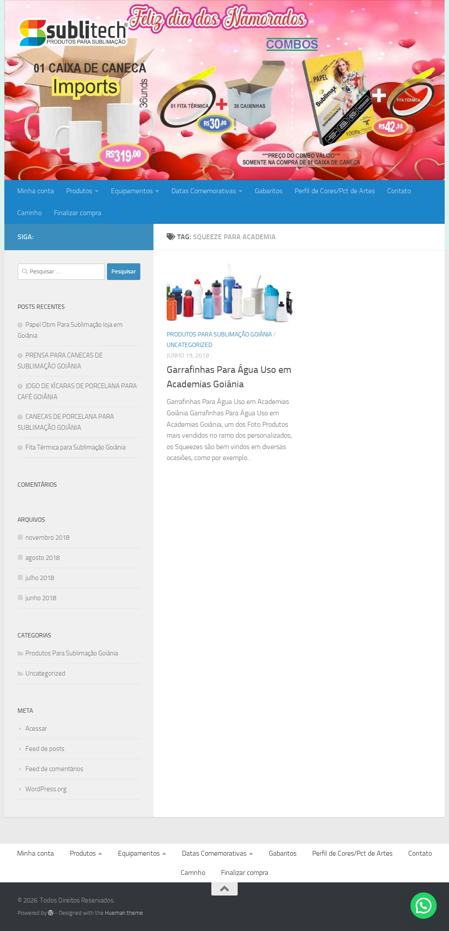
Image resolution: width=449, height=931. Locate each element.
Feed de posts (44, 749)
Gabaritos (268, 191)
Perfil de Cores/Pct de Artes (335, 191)
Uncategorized (189, 345)
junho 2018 (40, 598)
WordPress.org (46, 789)
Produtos (79, 191)
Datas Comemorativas (203, 191)
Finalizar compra (77, 213)
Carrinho (29, 213)
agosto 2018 (42, 558)
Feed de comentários (54, 769)
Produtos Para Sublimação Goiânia (219, 334)
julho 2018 (39, 578)
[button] (423, 905)
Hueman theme (124, 913)
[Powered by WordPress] (50, 913)
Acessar (36, 729)
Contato (399, 191)
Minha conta (35, 191)
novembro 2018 (47, 538)
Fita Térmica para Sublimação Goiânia (75, 447)
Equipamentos (132, 191)
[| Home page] (74, 33)
